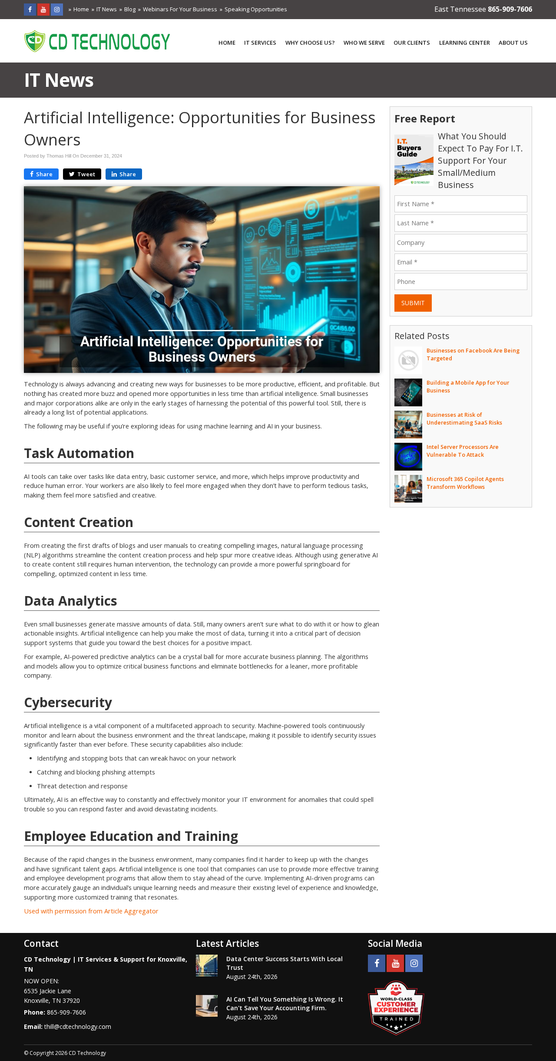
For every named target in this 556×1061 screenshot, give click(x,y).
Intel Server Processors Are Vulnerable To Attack (463, 450)
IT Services (260, 42)
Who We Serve (364, 42)
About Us (513, 42)
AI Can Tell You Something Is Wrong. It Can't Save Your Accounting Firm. (284, 1003)
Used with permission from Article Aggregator (91, 911)
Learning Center (464, 42)
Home (81, 9)
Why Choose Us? (310, 42)
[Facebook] (30, 9)
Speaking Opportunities (256, 9)
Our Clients (412, 42)
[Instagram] (57, 9)
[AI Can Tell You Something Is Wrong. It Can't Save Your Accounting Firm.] (207, 1006)
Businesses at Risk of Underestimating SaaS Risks (464, 418)
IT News (106, 9)
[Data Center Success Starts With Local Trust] (207, 965)
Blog (130, 9)
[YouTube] (43, 9)
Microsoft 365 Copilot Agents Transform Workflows (465, 483)
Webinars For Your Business (180, 9)
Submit (413, 303)
